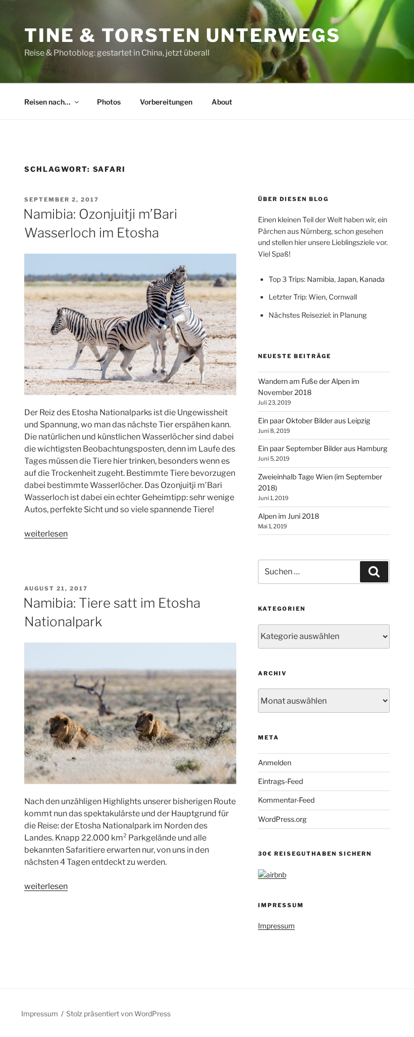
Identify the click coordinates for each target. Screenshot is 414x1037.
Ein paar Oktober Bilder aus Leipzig (314, 420)
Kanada (372, 279)
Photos (109, 101)
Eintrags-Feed (280, 781)
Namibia (320, 279)
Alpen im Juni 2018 (288, 516)
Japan (346, 279)
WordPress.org (282, 819)
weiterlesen (46, 533)
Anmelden (274, 762)
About (222, 101)
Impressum (276, 925)
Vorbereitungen (166, 101)
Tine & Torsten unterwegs (182, 35)
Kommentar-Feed (286, 800)
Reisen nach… (47, 101)
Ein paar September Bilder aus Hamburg (322, 448)
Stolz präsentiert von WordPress (118, 1013)
